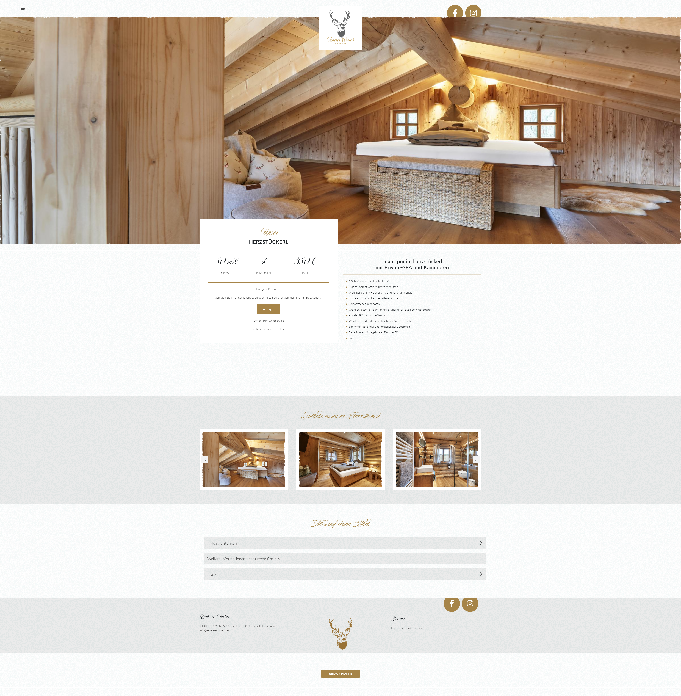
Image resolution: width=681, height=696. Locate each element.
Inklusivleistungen (222, 543)
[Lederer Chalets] (340, 634)
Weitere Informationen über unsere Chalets (243, 558)
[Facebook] (454, 8)
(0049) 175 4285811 (216, 626)
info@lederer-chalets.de (214, 630)
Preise (212, 574)
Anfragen (269, 309)
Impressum (398, 628)
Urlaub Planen (340, 674)
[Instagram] (472, 8)
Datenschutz (414, 628)
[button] (476, 459)
